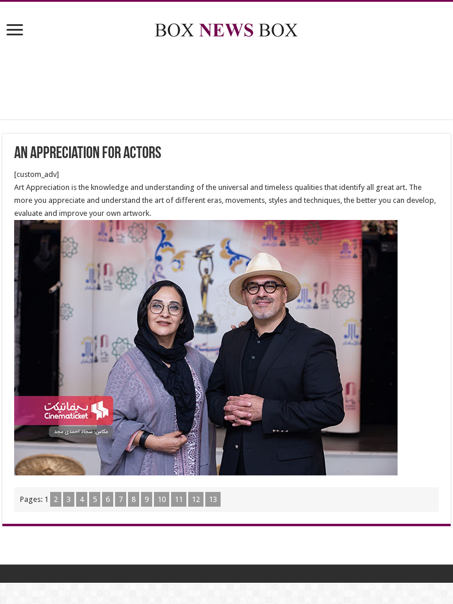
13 (213, 499)
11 (179, 499)
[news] (226, 28)
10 (161, 499)
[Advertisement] (226, 80)
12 (196, 499)
